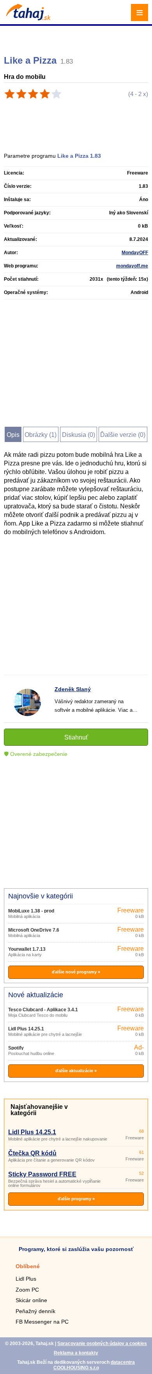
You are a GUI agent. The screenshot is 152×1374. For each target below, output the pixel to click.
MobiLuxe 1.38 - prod (31, 911)
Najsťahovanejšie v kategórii (39, 1109)
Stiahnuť (76, 737)
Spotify (16, 1048)
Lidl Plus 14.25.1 (26, 1029)
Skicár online (31, 1300)
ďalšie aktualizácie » (76, 1070)
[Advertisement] (77, 37)
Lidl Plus (26, 1279)
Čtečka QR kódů (32, 1153)
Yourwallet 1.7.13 (27, 949)
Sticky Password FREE (42, 1174)
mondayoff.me (132, 266)
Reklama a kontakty (76, 1353)
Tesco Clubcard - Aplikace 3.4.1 (43, 1009)
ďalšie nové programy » (76, 971)
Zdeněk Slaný (73, 689)
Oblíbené (28, 1266)
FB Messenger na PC (42, 1322)
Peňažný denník (35, 1311)
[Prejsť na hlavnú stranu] (27, 18)
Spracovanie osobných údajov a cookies (102, 1343)
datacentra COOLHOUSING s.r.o (94, 1365)
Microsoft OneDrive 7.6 (33, 930)
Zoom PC (27, 1290)
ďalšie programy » (76, 1198)
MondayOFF (135, 252)
